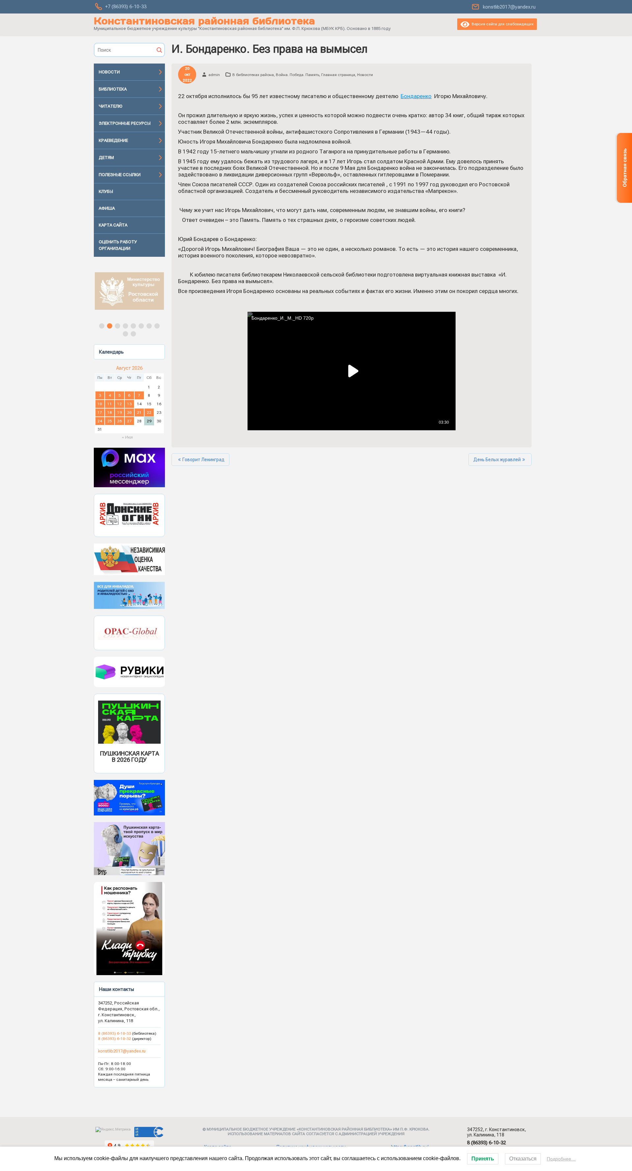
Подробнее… (561, 1158)
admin (214, 74)
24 (99, 421)
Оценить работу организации (118, 245)
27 (129, 421)
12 (119, 404)
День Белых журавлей (497, 459)
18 (109, 412)
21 (139, 412)
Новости (109, 71)
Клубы (106, 191)
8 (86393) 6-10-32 (114, 1038)
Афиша (107, 208)
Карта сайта (113, 225)
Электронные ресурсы (124, 123)
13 (129, 404)
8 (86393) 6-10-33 (115, 1033)
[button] (129, 291)
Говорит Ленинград (203, 459)
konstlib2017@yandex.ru (509, 7)
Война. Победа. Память (297, 74)
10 (99, 404)
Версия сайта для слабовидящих (501, 24)
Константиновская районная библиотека (204, 21)
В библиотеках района (253, 74)
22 (149, 412)
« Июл (127, 437)
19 (119, 412)
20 (129, 412)
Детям (106, 157)
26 (119, 421)
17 (99, 412)
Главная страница (338, 74)
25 (109, 421)
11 (109, 404)
